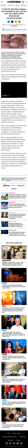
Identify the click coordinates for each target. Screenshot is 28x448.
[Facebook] (7, 443)
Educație (5, 354)
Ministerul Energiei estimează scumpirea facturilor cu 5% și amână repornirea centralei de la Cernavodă (18, 196)
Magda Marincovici (20, 24)
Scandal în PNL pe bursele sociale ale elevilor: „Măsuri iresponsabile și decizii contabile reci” (14, 358)
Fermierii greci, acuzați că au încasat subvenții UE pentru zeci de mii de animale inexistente (17, 216)
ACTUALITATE (11, 5)
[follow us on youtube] (6, 186)
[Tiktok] (14, 443)
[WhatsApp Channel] (21, 443)
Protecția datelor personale (10, 436)
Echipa (18, 440)
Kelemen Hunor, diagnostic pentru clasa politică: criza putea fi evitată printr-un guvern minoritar (13, 403)
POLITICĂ (17, 5)
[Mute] (4, 96)
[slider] (7, 96)
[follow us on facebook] (21, 185)
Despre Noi (22, 436)
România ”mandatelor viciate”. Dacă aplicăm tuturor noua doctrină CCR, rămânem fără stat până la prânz (13, 264)
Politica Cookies (17, 433)
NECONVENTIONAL (6, 260)
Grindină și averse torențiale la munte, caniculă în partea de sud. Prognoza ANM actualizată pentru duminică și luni (13, 310)
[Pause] (2, 96)
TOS (8, 433)
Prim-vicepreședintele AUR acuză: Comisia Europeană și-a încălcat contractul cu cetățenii (18, 205)
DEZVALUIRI (3, 5)
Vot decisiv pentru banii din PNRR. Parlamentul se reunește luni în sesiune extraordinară (13, 286)
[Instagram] (10, 443)
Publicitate (10, 440)
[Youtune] (18, 443)
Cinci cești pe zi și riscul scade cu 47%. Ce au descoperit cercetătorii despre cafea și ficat (13, 426)
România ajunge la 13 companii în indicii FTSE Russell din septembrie (16, 225)
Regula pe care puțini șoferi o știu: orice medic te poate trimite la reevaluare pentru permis (13, 380)
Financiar (23, 5)
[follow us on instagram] (13, 186)
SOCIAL (4, 422)
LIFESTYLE (5, 377)
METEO (4, 306)
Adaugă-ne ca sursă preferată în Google (15, 29)
